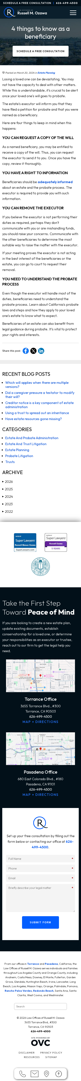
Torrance (33, 964)
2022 (7, 511)
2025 (7, 489)
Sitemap (51, 1057)
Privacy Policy (51, 1052)
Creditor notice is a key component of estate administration (39, 405)
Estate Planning (46, 72)
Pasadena (51, 964)
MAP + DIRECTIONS (41, 722)
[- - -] (73, 13)
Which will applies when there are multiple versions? (37, 384)
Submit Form (40, 922)
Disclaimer (27, 1052)
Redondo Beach (43, 990)
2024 (7, 496)
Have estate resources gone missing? (33, 419)
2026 (7, 481)
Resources (32, 1057)
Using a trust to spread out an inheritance (37, 413)
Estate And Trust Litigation (26, 444)
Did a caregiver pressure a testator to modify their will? (39, 395)
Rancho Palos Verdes (18, 990)
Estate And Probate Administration (31, 438)
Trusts (10, 462)
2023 (7, 504)
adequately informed (55, 182)
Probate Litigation (19, 456)
